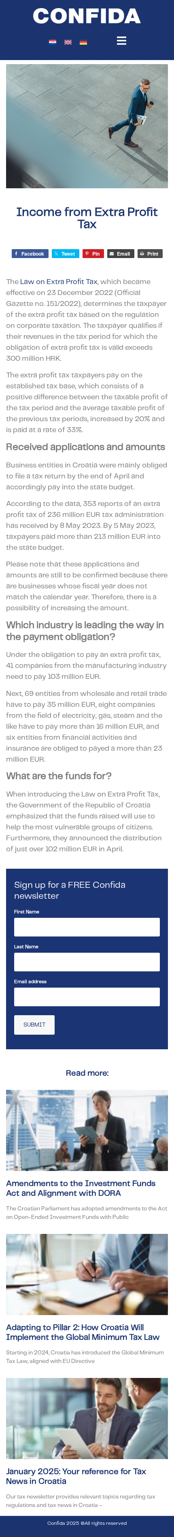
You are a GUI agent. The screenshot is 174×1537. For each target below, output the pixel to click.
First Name (26, 912)
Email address (30, 981)
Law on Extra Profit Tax (59, 282)
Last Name (26, 947)
